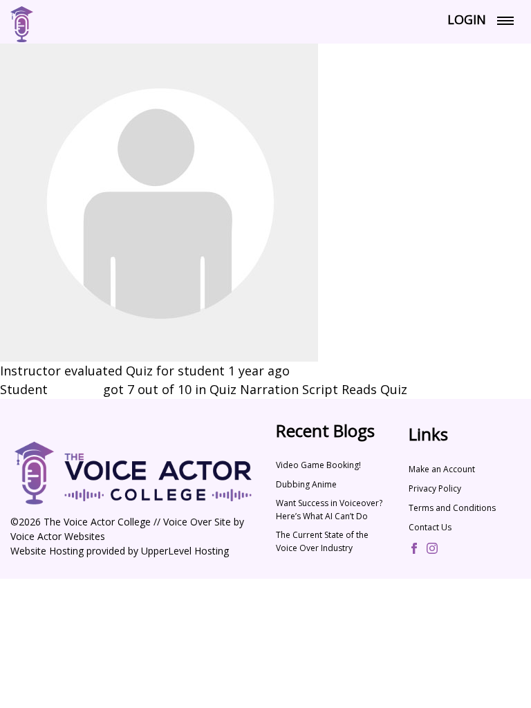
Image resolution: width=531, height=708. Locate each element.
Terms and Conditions (452, 508)
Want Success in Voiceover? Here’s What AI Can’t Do (329, 509)
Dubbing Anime (306, 484)
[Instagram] (432, 549)
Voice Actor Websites (57, 536)
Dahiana (75, 389)
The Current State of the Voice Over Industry (322, 541)
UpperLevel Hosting (185, 550)
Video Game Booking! (318, 465)
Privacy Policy (435, 488)
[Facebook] (414, 549)
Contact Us (430, 527)
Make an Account (442, 469)
